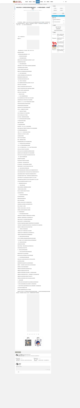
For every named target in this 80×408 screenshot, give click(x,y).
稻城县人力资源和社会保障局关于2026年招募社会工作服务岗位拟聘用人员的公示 (60, 35)
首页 (16, 4)
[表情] (47, 369)
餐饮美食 (48, 1)
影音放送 (34, 1)
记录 (44, 1)
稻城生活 (30, 1)
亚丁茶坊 (55, 8)
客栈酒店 (51, 1)
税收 (18, 352)
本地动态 (22, 4)
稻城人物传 (55, 10)
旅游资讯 (41, 1)
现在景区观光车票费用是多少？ (57, 19)
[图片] (49, 369)
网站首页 (26, 1)
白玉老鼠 (21, 354)
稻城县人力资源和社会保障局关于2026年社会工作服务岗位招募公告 (60, 43)
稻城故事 (37, 1)
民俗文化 (61, 8)
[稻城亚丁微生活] (17, 2)
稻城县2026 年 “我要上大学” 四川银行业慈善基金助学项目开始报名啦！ (60, 50)
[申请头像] (49, 364)
